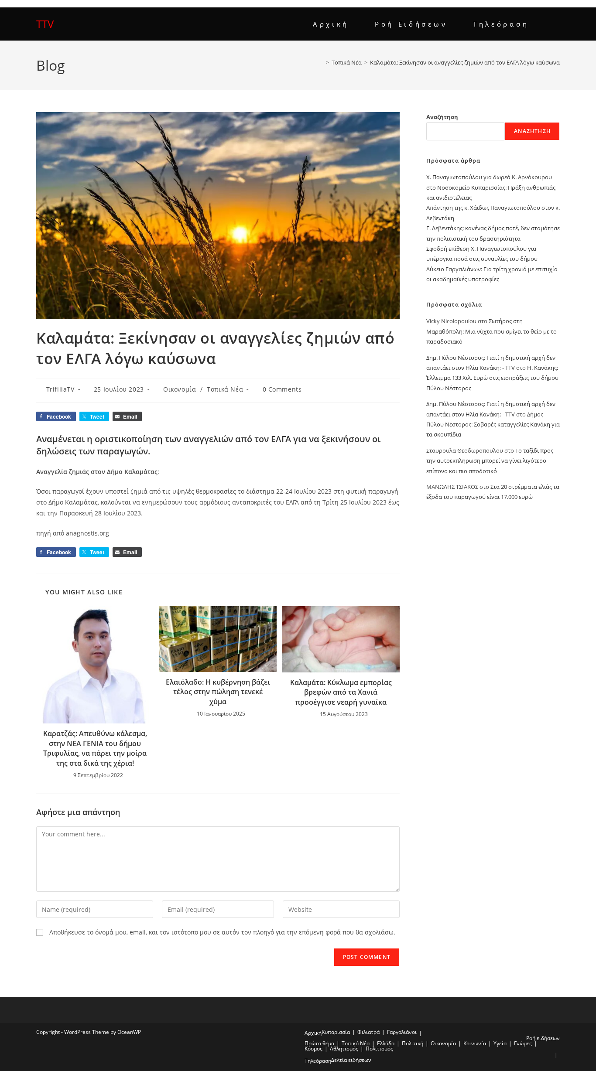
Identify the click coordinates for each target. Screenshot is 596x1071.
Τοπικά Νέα (225, 389)
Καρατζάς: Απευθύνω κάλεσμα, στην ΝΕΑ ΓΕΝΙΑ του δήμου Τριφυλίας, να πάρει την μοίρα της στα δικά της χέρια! (95, 748)
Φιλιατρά (368, 1032)
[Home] (321, 62)
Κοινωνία (474, 1043)
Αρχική (313, 1033)
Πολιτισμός (379, 1048)
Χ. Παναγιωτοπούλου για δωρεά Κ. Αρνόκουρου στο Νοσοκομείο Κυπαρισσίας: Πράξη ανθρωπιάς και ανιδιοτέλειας (490, 187)
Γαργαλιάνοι (402, 1032)
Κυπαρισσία (336, 1032)
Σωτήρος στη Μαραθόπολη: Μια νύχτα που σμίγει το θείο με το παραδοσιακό (491, 331)
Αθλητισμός (344, 1048)
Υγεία (500, 1043)
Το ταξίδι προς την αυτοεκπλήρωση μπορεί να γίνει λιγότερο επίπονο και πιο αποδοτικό (489, 461)
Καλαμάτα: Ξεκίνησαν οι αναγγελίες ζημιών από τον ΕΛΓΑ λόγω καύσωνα (465, 62)
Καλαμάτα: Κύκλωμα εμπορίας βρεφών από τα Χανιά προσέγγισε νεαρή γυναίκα (341, 692)
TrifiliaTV (60, 389)
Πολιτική (412, 1043)
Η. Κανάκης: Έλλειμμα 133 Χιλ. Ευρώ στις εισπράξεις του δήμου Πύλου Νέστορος (492, 378)
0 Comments (282, 389)
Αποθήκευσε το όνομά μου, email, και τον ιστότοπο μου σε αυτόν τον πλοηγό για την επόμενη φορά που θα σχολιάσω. (222, 932)
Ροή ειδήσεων (543, 1038)
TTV (45, 24)
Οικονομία (179, 389)
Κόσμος (313, 1048)
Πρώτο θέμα (319, 1043)
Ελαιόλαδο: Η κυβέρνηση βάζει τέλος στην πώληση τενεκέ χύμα (218, 691)
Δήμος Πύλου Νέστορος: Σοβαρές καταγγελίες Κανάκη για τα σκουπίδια (493, 424)
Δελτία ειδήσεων (351, 1060)
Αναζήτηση (442, 117)
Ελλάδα (385, 1043)
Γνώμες (523, 1043)
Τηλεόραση (318, 1060)
